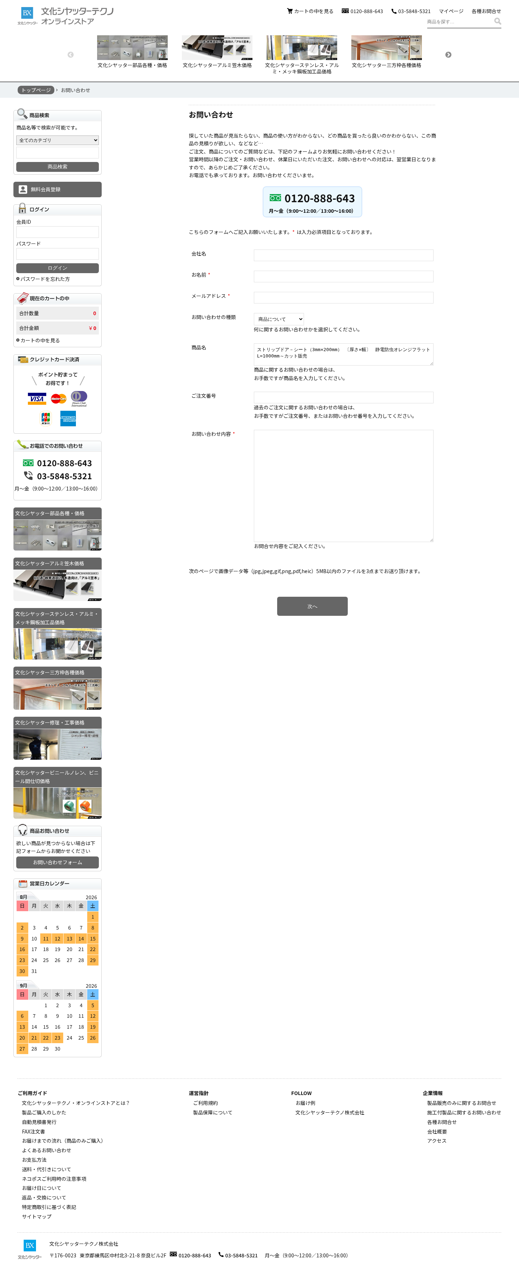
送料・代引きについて (46, 1169)
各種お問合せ (486, 10)
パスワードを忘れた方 (45, 278)
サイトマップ (37, 1216)
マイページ (451, 10)
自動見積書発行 (39, 1121)
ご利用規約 (205, 1102)
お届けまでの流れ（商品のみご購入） (64, 1140)
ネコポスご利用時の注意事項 (54, 1178)
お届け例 (305, 1102)
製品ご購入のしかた (44, 1112)
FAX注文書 (33, 1131)
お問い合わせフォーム (57, 862)
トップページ (36, 90)
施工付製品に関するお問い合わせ (464, 1112)
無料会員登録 (45, 189)
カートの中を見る (314, 10)
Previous (70, 55)
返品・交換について (44, 1197)
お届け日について (41, 1187)
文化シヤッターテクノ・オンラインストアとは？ (76, 1102)
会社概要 (437, 1131)
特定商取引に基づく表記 (49, 1206)
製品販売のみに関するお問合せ (461, 1102)
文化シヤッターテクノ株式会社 (330, 1112)
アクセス (437, 1140)
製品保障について (213, 1112)
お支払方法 (34, 1159)
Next (448, 55)
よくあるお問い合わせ (46, 1150)
